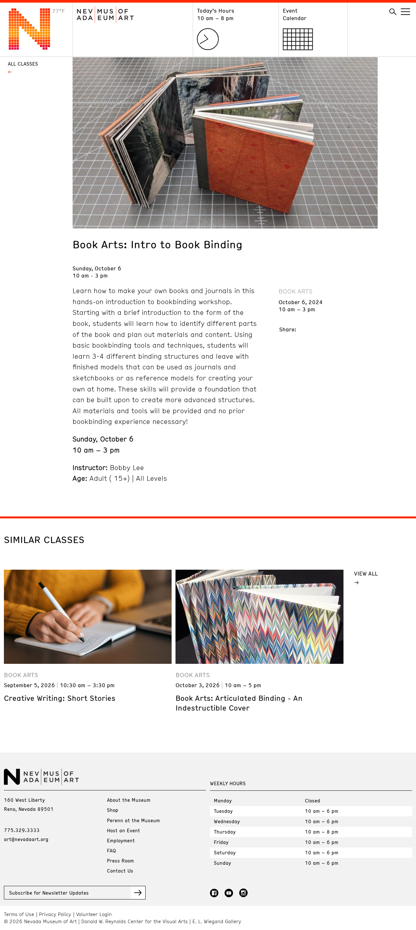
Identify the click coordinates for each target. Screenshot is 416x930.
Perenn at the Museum (133, 820)
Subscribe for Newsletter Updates (49, 892)
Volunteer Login (94, 914)
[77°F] (34, 47)
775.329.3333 (22, 830)
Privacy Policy (55, 914)
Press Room (120, 860)
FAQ (111, 850)
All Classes (23, 63)
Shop (112, 810)
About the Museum (128, 800)
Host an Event (123, 830)
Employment (121, 840)
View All (366, 573)
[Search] (392, 12)
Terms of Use (19, 914)
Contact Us (120, 871)
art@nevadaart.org (26, 839)
